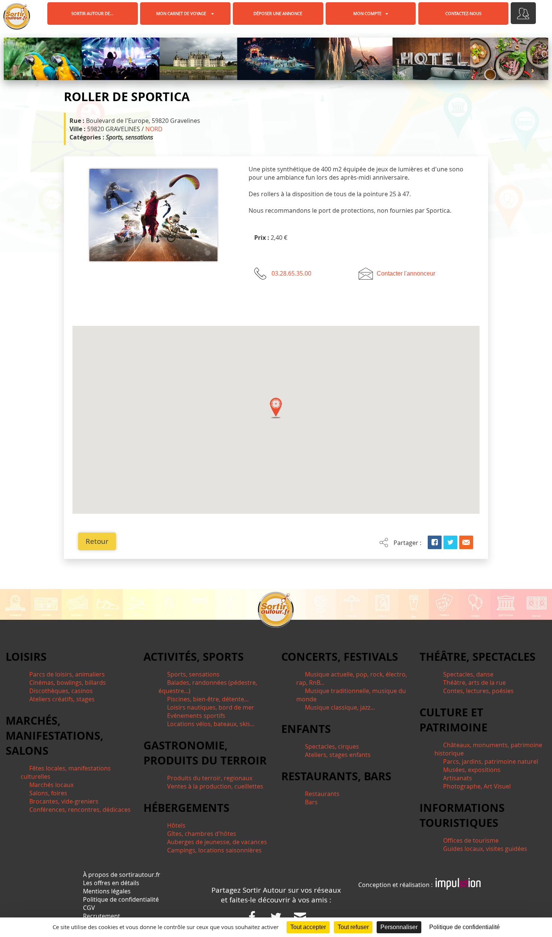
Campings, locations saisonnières (214, 850)
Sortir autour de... (92, 13)
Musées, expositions (472, 770)
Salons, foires (48, 793)
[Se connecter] (523, 13)
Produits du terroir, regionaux (209, 778)
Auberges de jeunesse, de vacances (217, 842)
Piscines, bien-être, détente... (208, 699)
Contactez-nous (463, 13)
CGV (89, 908)
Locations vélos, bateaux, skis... (211, 724)
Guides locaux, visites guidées (485, 849)
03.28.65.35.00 (291, 273)
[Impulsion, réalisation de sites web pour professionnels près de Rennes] (458, 885)
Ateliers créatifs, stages (62, 699)
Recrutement (101, 916)
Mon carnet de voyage (181, 13)
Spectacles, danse (468, 674)
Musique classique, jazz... (340, 707)
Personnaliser (399, 927)
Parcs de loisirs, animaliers (67, 674)
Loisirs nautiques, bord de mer (210, 707)
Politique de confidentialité (121, 899)
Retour (97, 541)
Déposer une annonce (277, 13)
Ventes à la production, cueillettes (215, 786)
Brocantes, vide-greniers (63, 801)
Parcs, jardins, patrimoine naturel (490, 761)
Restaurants (322, 794)
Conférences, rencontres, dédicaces (80, 809)
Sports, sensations (193, 674)
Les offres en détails (111, 883)
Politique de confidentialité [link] (464, 927)
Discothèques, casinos (61, 691)
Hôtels (176, 825)
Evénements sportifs (196, 715)
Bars (311, 802)
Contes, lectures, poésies (478, 691)
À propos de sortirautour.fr (121, 874)
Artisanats (457, 778)
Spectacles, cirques (332, 746)
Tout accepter (308, 927)
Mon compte (367, 13)
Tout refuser (353, 927)
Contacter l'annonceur (406, 273)
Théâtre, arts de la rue (474, 682)
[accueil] (16, 16)
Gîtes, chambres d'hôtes (201, 834)
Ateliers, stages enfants (338, 755)
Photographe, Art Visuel (477, 786)
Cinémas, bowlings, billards (67, 682)
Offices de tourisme (471, 840)
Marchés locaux (51, 785)
